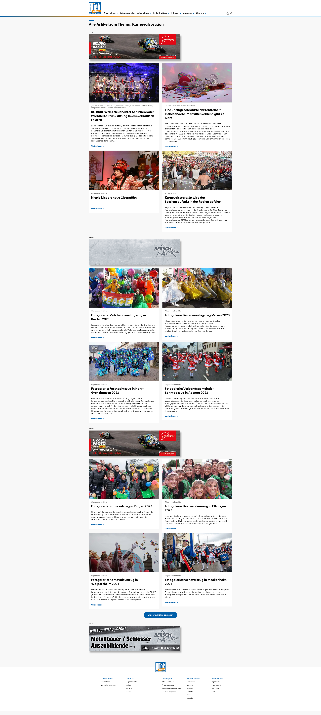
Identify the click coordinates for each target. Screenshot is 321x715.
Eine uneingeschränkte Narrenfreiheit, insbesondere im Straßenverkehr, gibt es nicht (194, 114)
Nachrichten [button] (110, 13)
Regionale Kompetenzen (171, 688)
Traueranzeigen (168, 685)
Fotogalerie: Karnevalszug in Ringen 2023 (121, 506)
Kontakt (128, 685)
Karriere (129, 688)
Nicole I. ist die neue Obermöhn (114, 197)
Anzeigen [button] (187, 13)
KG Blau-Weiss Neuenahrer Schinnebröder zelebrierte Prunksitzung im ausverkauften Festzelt (122, 116)
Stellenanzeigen (168, 682)
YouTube (190, 698)
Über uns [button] (200, 13)
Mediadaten (105, 682)
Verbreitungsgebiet (108, 685)
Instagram (190, 685)
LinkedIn (190, 692)
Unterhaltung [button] (143, 13)
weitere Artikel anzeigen (160, 615)
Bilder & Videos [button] (160, 13)
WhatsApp (191, 688)
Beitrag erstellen (127, 13)
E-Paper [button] (175, 13)
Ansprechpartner (132, 682)
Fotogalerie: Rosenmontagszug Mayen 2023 (197, 315)
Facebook (191, 682)
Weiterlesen (96, 146)
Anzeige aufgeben (169, 692)
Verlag (128, 692)
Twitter (189, 695)
